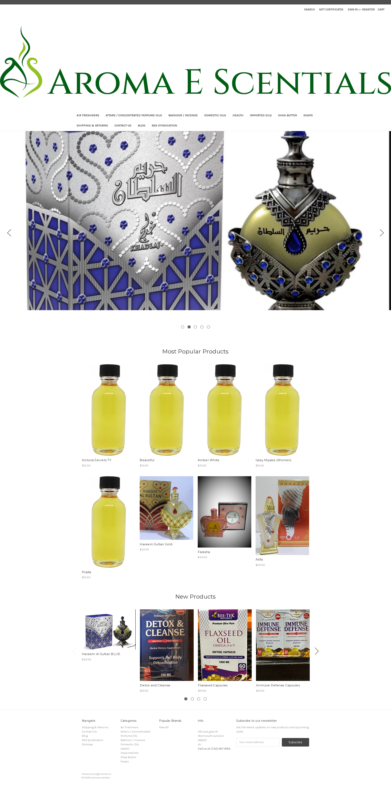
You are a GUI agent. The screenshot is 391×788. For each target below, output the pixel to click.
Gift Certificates (331, 9)
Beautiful (147, 460)
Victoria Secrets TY (96, 460)
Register (368, 9)
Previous (9, 233)
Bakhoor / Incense (183, 115)
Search (309, 9)
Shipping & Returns (92, 125)
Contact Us (122, 125)
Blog (141, 125)
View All (164, 727)
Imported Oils (261, 115)
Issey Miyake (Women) (273, 460)
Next (382, 233)
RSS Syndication (164, 125)
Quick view (108, 406)
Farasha (204, 552)
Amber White (209, 460)
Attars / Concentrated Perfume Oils (134, 115)
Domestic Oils (215, 115)
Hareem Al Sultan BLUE (101, 654)
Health (238, 115)
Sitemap (87, 744)
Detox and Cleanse (155, 685)
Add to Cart (108, 413)
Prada (86, 572)
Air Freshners (88, 115)
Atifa (259, 559)
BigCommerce (103, 774)
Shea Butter (287, 115)
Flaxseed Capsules (212, 685)
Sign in (353, 9)
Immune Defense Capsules (278, 685)
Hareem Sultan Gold (156, 544)
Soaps (308, 115)
